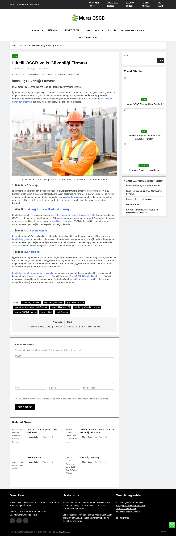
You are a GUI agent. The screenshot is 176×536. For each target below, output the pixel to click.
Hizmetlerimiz (71, 30)
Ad (17, 388)
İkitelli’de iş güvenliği (22, 239)
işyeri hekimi (46, 312)
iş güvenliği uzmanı (75, 302)
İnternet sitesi (89, 388)
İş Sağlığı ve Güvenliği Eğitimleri (130, 505)
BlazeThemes (64, 532)
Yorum (18, 356)
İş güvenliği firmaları (69, 197)
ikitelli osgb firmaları (31, 302)
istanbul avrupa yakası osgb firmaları (30, 307)
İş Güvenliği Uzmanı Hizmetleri (130, 502)
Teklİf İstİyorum (122, 518)
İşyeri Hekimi (32, 251)
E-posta (53, 388)
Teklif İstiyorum (88, 37)
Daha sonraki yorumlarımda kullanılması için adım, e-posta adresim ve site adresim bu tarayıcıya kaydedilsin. (64, 399)
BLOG (15, 56)
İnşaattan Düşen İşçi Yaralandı (144, 170)
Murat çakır (19, 68)
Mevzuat (99, 30)
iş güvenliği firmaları (53, 302)
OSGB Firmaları (35, 457)
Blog (88, 30)
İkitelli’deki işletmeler (62, 221)
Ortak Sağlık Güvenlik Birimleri (84, 276)
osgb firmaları (62, 312)
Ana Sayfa (37, 30)
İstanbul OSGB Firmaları (25, 312)
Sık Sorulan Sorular (132, 30)
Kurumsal (52, 30)
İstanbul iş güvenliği (61, 307)
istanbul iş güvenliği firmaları (87, 307)
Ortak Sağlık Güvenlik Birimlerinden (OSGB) (76, 215)
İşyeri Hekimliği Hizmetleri (128, 512)
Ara (126, 55)
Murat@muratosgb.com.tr (25, 515)
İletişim (112, 30)
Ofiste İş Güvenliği (89, 457)
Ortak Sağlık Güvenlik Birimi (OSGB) (46, 209)
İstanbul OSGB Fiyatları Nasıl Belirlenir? (144, 104)
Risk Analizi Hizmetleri (126, 509)
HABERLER (143, 166)
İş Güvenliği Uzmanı (36, 230)
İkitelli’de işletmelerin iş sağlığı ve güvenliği (33, 273)
